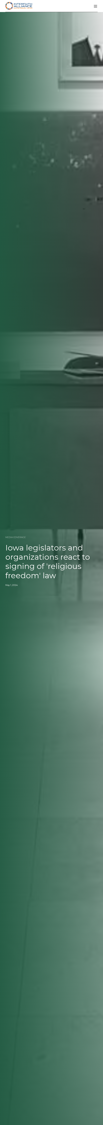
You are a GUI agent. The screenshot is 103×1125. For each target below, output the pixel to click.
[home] (18, 6)
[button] (95, 6)
